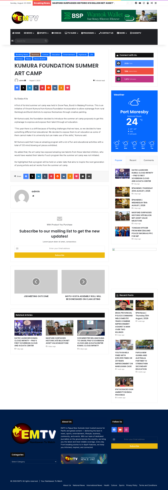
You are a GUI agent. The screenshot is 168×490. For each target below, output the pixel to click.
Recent (133, 160)
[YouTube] (140, 3)
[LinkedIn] (29, 87)
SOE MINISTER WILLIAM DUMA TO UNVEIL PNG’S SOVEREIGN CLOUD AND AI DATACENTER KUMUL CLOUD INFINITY (90, 342)
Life (91, 54)
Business (35, 54)
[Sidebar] (156, 3)
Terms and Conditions (148, 485)
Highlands (82, 54)
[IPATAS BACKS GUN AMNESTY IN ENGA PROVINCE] (124, 382)
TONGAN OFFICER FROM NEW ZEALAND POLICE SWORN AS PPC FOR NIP (142, 232)
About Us (67, 485)
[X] (23, 87)
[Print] (89, 176)
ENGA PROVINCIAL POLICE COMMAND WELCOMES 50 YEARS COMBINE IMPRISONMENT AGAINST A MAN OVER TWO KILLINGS (124, 322)
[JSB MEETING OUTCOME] (36, 282)
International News (94, 485)
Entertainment (69, 54)
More (122, 33)
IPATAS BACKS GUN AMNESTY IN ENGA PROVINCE (124, 392)
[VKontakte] (54, 87)
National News (79, 485)
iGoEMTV (136, 33)
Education (56, 54)
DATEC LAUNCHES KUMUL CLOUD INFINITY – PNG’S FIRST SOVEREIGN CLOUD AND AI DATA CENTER (26, 342)
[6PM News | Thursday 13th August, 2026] (145, 305)
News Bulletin (40, 59)
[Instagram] (144, 3)
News (29, 33)
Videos (57, 33)
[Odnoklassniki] (61, 87)
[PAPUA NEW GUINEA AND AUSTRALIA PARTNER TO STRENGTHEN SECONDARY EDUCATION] (145, 345)
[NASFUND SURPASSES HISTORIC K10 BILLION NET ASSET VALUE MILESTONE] (59, 328)
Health (106, 485)
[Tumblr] (36, 87)
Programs (88, 33)
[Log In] (148, 3)
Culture (45, 54)
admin (21, 80)
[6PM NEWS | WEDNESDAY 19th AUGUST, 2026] (122, 203)
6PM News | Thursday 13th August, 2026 (142, 316)
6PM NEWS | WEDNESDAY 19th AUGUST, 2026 (139, 203)
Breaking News (22, 54)
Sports (43, 33)
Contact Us (107, 33)
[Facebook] (136, 3)
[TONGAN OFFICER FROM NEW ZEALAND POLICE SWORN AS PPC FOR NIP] (122, 231)
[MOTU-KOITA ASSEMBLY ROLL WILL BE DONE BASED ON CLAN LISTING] (83, 282)
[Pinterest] (42, 87)
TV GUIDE (71, 33)
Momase (19, 59)
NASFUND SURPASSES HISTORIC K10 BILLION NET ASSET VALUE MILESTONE (92, 3)
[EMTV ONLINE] (33, 17)
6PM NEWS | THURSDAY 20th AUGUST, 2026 (142, 189)
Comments (149, 160)
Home (17, 33)
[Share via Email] (82, 176)
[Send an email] (25, 80)
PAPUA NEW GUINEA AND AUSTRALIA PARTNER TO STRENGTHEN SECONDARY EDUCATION (142, 360)
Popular (118, 160)
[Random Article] (152, 3)
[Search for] (45, 41)
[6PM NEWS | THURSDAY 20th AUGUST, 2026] (122, 192)
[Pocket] (67, 87)
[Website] (33, 195)
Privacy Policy (131, 485)
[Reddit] (48, 87)
